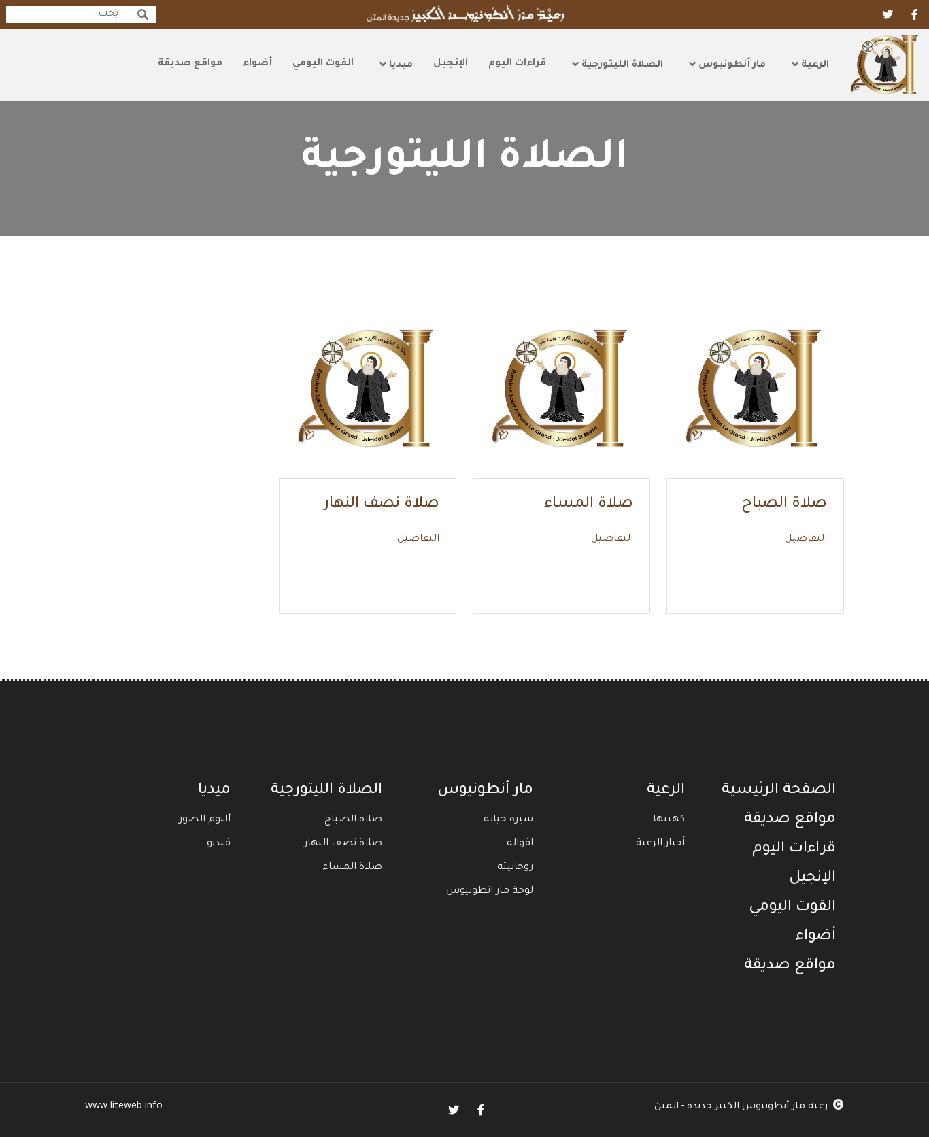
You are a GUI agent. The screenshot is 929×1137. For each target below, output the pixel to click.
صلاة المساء (588, 504)
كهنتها (669, 820)
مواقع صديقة (190, 63)
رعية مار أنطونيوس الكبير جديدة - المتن (741, 1107)
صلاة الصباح (784, 504)
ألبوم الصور (205, 820)
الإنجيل (450, 63)
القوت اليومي (323, 63)
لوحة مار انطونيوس (489, 891)
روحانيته (515, 867)
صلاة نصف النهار (381, 504)
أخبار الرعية (660, 843)
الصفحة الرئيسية (779, 791)
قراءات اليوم (517, 63)
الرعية (813, 65)
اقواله (520, 843)
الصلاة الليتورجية (621, 65)
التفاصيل (806, 539)
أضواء (257, 63)
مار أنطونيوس (731, 65)
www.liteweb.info (124, 1107)
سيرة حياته (508, 820)
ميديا (399, 65)
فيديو (219, 843)
